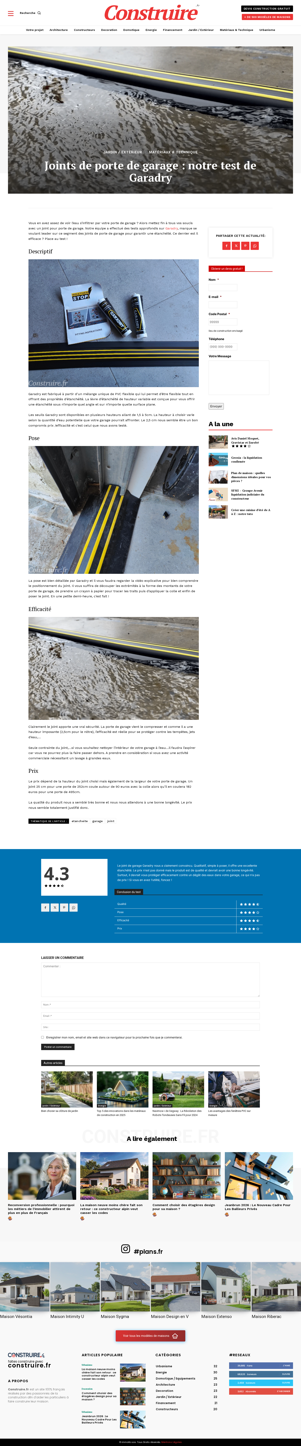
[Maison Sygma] (125, 1286)
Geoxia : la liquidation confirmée (246, 460)
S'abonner (283, 1391)
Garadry (171, 228)
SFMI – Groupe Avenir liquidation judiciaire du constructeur (247, 494)
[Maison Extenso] (226, 1286)
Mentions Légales (171, 1442)
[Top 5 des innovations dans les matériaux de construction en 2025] (122, 1089)
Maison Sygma (115, 1316)
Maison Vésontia (16, 1316)
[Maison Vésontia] (24, 1286)
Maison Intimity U (67, 1316)
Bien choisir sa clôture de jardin (59, 1110)
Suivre (286, 1374)
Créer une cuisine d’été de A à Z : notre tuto (250, 512)
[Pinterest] (245, 246)
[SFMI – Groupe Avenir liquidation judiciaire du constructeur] (218, 494)
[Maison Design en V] (175, 1286)
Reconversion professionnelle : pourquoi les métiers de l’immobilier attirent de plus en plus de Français (41, 1209)
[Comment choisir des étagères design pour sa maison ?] (187, 1176)
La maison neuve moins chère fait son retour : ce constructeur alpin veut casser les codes (111, 1209)
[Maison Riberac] (276, 1286)
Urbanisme (87, 1365)
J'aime (286, 1365)
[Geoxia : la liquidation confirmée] (218, 459)
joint (110, 821)
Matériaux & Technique (173, 152)
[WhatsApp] (255, 246)
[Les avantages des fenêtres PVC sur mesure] (234, 1089)
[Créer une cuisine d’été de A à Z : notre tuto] (218, 512)
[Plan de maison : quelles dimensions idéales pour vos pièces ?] (218, 477)
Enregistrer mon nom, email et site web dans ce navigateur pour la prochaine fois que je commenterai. (114, 1037)
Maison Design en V (170, 1316)
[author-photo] (10, 1218)
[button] (31, 13)
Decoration (87, 1389)
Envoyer (216, 406)
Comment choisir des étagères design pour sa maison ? (184, 1207)
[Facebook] (226, 246)
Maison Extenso (216, 1316)
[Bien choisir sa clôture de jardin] (67, 1089)
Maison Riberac (266, 1316)
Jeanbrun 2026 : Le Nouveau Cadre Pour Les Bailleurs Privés (258, 1207)
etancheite (80, 821)
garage (97, 821)
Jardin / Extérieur (122, 152)
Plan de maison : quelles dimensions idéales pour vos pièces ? (251, 477)
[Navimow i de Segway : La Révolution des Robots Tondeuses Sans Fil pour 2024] (178, 1089)
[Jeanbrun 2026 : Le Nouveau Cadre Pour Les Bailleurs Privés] (259, 1176)
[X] (236, 246)
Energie (102, 1105)
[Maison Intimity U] (75, 1286)
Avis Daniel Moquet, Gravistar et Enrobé (245, 440)
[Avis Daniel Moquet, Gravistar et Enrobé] (218, 442)
